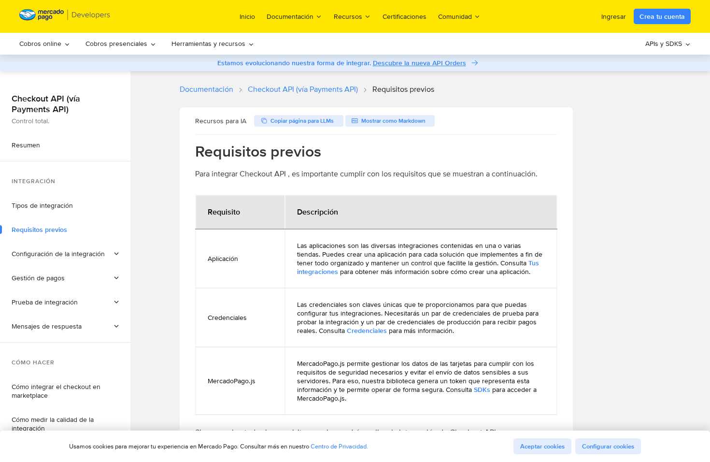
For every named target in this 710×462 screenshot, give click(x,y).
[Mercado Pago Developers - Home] (65, 16)
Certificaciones (404, 16)
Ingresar (613, 16)
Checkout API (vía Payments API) (303, 89)
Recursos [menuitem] (348, 16)
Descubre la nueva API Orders (419, 62)
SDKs (482, 389)
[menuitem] (44, 44)
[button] (65, 253)
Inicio (247, 16)
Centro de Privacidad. (339, 446)
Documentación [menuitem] (290, 16)
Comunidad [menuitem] (455, 16)
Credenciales (367, 330)
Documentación (206, 89)
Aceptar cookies (542, 446)
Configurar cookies (608, 446)
